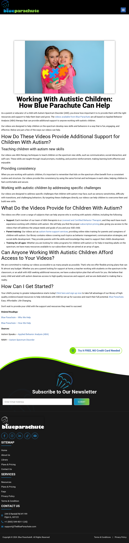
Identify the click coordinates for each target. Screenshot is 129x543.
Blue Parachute (116, 297)
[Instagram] (12, 436)
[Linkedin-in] (20, 436)
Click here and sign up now (69, 293)
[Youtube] (35, 436)
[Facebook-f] (4, 436)
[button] (123, 9)
